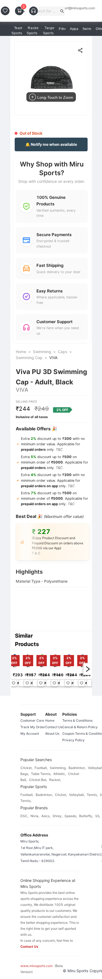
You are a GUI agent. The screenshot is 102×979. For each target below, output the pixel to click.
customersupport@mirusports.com (69, 8)
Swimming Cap (29, 357)
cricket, (26, 768)
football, (41, 768)
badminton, (77, 768)
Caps (62, 351)
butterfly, (86, 816)
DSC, (24, 816)
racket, (55, 780)
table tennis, (41, 774)
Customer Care (32, 720)
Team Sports (17, 30)
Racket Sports (33, 30)
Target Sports (49, 30)
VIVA (53, 357)
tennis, (92, 795)
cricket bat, (38, 780)
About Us (52, 733)
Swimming (42, 351)
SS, (97, 816)
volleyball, (77, 795)
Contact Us (53, 727)
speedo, (70, 816)
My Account (29, 733)
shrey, (57, 816)
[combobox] (46, 11)
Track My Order (32, 727)
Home (21, 351)
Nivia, (34, 816)
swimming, (58, 768)
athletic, (59, 774)
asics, (45, 816)
